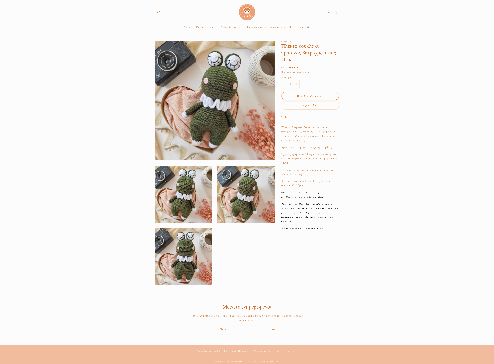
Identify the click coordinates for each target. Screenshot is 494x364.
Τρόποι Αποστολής (261, 351)
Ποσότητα (286, 77)
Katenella (227, 361)
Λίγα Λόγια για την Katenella (212, 351)
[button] (158, 12)
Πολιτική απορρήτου (270, 361)
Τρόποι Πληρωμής (239, 351)
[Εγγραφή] (273, 329)
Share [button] (287, 117)
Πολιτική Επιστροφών (286, 351)
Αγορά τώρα (310, 105)
